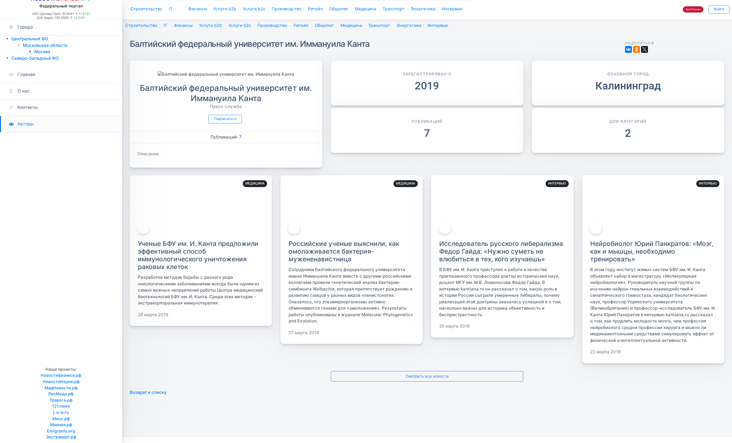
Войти (719, 9)
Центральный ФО (29, 38)
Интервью (452, 8)
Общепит (338, 8)
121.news (61, 406)
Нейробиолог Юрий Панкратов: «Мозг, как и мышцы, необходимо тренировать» (651, 251)
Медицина (365, 8)
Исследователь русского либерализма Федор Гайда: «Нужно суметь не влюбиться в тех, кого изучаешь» (501, 251)
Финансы (197, 8)
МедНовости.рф (61, 387)
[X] (644, 49)
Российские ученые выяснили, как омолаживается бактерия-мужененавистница (344, 251)
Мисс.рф (61, 418)
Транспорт (393, 8)
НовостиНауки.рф (61, 381)
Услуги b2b (224, 8)
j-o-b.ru (61, 412)
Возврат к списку (148, 392)
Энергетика (423, 8)
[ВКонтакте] (628, 49)
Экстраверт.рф (61, 436)
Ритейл (315, 8)
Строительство (146, 8)
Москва (42, 51)
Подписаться (225, 119)
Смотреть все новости (427, 376)
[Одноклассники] (636, 49)
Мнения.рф (61, 424)
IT (170, 8)
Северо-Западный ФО (35, 58)
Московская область (45, 45)
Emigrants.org (61, 430)
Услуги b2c (254, 8)
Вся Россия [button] (693, 9)
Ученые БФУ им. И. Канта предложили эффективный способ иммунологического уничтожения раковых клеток (198, 255)
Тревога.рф (60, 400)
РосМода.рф (60, 393)
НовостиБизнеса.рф (61, 375)
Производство (286, 8)
